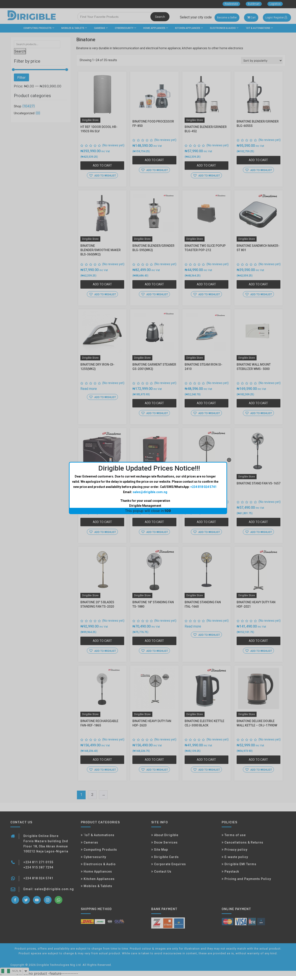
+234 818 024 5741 (203, 487)
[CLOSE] (229, 460)
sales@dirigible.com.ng (150, 492)
